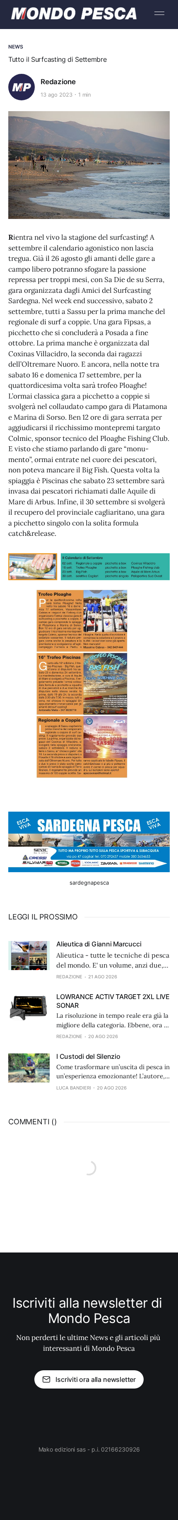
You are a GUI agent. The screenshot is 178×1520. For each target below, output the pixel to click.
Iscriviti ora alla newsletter (95, 1379)
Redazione (58, 82)
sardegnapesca (89, 882)
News (15, 47)
